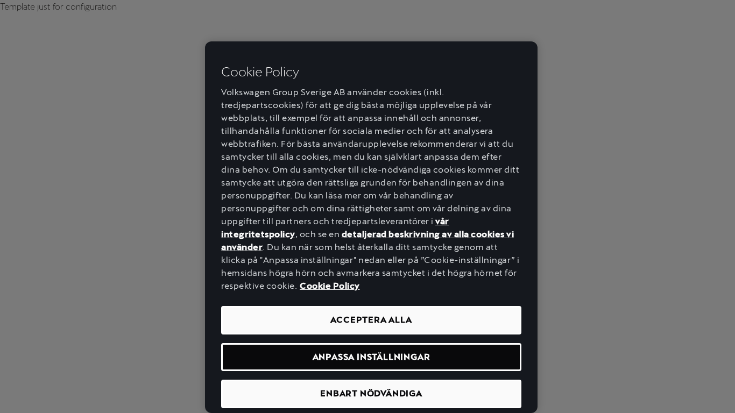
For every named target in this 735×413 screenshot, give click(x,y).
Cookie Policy (330, 286)
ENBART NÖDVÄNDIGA (371, 393)
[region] (371, 227)
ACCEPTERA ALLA (371, 320)
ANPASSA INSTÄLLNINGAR (371, 357)
